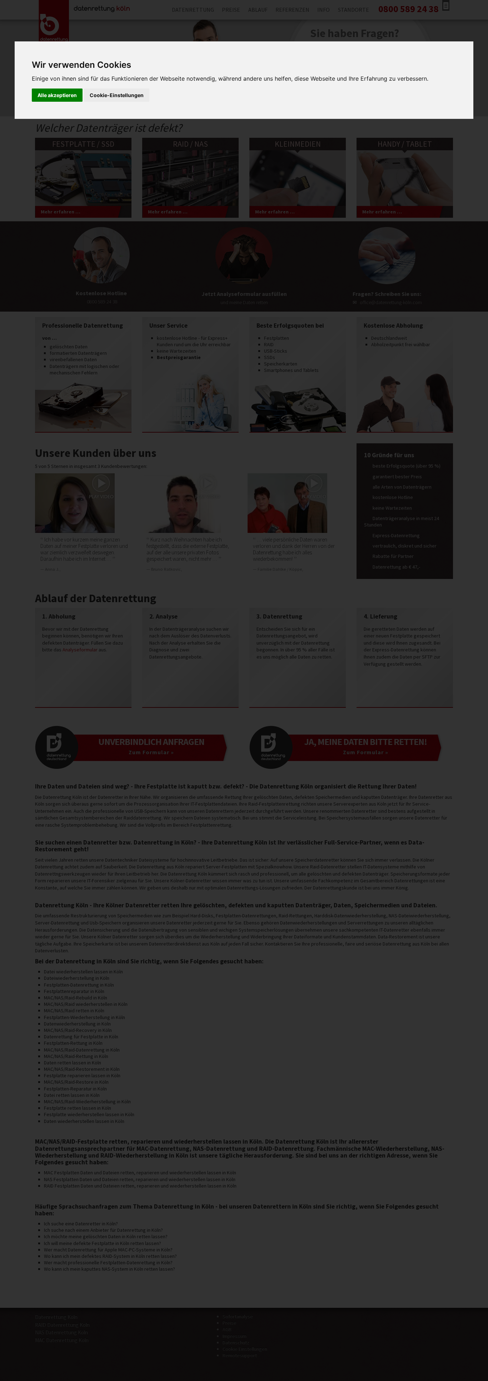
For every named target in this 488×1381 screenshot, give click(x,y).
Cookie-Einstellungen (117, 95)
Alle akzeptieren (57, 95)
